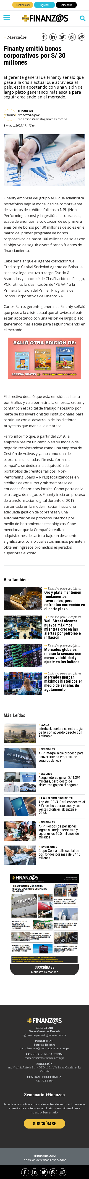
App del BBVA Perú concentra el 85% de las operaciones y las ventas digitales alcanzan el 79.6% (62, 807)
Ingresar (44, 5)
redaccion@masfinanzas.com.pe (44, 1058)
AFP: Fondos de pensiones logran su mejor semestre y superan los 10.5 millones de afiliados (59, 831)
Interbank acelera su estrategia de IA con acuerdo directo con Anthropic (61, 732)
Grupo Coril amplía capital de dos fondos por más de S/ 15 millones (60, 854)
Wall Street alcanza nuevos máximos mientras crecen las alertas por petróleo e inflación (62, 629)
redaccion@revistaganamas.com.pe (43, 119)
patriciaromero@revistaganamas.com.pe (44, 1048)
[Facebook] (25, 1172)
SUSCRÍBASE (44, 1123)
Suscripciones (23, 5)
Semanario (66, 5)
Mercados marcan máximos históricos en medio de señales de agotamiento (63, 683)
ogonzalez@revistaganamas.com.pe (45, 1035)
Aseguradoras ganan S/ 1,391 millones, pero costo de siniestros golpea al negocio (60, 781)
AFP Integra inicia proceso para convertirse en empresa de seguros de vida (61, 757)
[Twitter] (44, 1172)
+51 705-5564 (44, 1080)
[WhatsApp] (53, 1172)
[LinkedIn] (34, 1172)
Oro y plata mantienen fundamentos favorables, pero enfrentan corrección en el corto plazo (64, 600)
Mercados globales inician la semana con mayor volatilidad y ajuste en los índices (62, 655)
